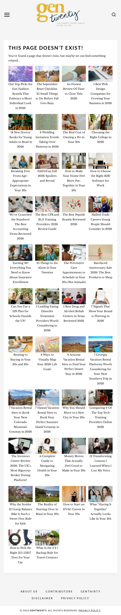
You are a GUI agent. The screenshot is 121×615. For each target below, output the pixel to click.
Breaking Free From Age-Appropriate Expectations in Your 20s (20, 181)
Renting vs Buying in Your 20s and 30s (20, 359)
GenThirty (90, 591)
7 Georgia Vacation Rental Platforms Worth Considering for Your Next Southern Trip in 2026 (100, 369)
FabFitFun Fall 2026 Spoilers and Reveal (47, 176)
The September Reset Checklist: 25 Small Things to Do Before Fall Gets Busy (47, 94)
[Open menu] (7, 15)
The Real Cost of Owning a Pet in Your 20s (74, 137)
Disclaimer (42, 598)
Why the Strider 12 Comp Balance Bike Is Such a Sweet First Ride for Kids (20, 514)
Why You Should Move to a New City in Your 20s (73, 412)
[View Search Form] (113, 14)
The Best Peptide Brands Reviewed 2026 (73, 219)
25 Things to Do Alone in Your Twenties (47, 267)
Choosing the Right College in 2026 (100, 137)
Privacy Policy (75, 598)
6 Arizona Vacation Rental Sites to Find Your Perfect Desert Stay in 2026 (74, 364)
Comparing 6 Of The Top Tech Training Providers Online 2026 (100, 417)
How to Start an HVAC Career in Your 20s (74, 509)
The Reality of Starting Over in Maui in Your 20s (47, 509)
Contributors (59, 591)
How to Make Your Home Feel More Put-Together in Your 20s (73, 181)
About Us (29, 591)
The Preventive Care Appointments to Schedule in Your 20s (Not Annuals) (74, 272)
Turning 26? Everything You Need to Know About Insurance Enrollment (20, 272)
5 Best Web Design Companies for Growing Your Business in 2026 (100, 94)
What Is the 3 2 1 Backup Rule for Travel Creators (47, 552)
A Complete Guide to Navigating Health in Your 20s (47, 466)
